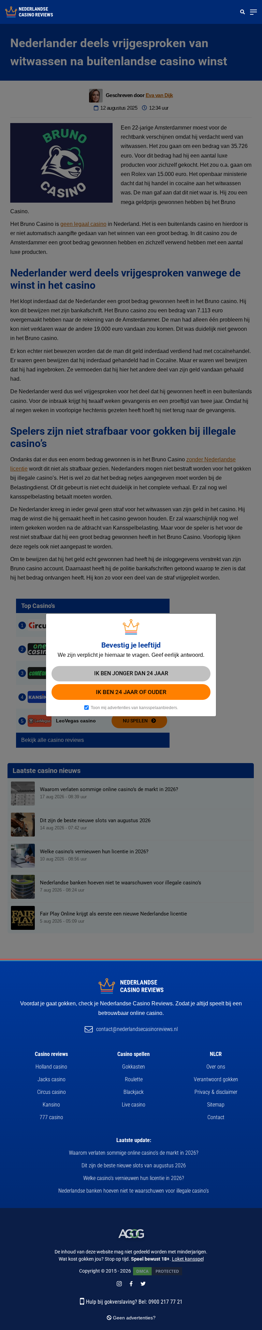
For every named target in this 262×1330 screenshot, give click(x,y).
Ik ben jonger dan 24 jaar (131, 673)
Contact (215, 1117)
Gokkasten (133, 1066)
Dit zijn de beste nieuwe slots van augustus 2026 (134, 1165)
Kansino (51, 1104)
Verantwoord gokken (216, 1079)
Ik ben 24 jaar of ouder (131, 692)
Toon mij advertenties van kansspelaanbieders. (134, 707)
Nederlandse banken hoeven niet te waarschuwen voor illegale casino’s (133, 1191)
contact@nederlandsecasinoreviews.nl (137, 1029)
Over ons (215, 1066)
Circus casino (51, 1092)
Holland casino (51, 1066)
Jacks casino (52, 1079)
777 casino (51, 1117)
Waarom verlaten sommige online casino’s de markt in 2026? (133, 1153)
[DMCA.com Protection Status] (157, 1271)
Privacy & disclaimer (215, 1092)
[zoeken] (242, 12)
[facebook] (131, 1283)
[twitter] (143, 1283)
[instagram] (119, 1283)
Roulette (134, 1079)
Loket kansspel (188, 1259)
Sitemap (215, 1104)
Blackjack (133, 1092)
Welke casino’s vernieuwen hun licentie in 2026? (133, 1178)
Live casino (133, 1104)
